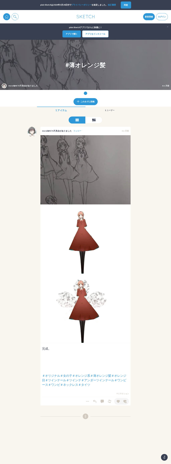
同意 (126, 5)
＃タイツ (84, 384)
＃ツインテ (73, 380)
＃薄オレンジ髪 (100, 375)
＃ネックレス (69, 384)
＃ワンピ (54, 384)
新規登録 (149, 16)
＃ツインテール (55, 380)
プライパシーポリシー (81, 5)
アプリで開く (72, 34)
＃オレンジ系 (81, 375)
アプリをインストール (95, 34)
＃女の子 (66, 375)
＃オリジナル (51, 375)
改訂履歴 (112, 5)
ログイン (162, 16)
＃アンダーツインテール (97, 380)
